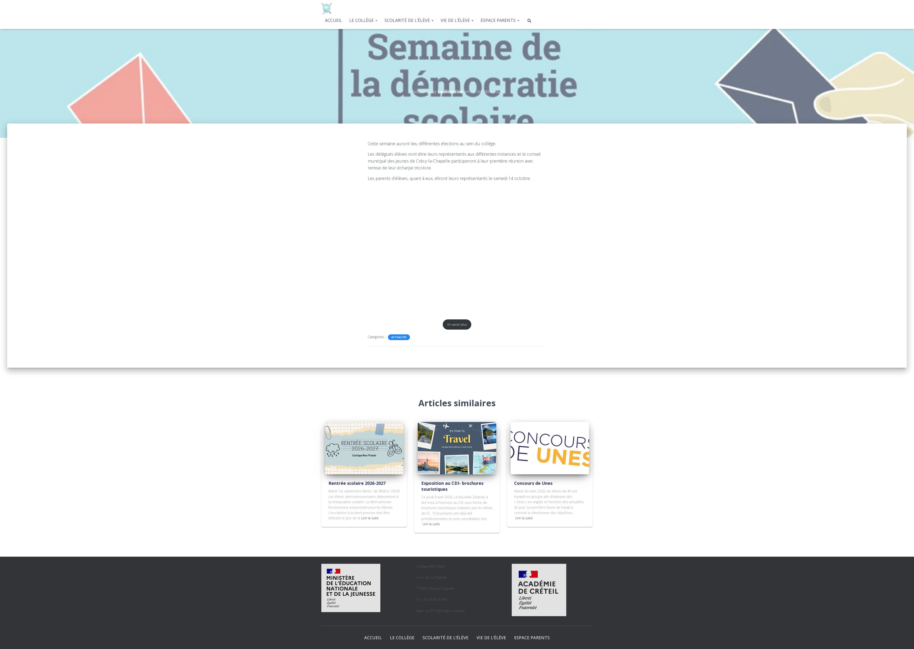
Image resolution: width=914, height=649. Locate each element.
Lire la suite (370, 518)
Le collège (362, 20)
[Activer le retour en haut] (905, 639)
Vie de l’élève (456, 20)
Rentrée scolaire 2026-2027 (357, 483)
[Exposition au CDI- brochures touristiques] (457, 448)
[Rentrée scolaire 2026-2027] (364, 448)
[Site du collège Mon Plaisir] (326, 8)
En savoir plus (457, 324)
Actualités (399, 337)
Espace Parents (499, 20)
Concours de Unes (533, 483)
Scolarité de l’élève (407, 20)
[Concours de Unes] (550, 448)
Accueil (333, 20)
